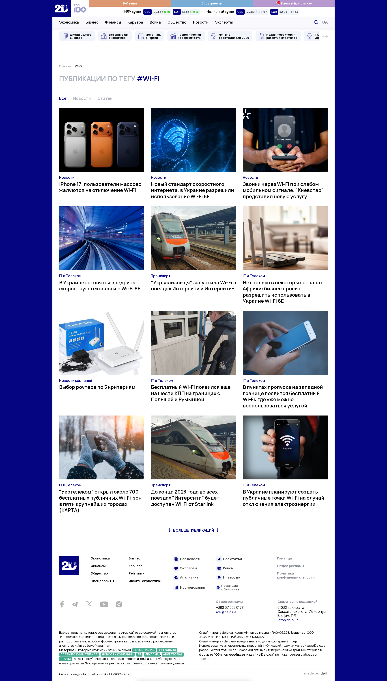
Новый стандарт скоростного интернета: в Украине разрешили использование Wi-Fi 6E (192, 190)
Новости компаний (75, 380)
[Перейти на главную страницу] (61, 8)
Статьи (104, 98)
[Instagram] (118, 604)
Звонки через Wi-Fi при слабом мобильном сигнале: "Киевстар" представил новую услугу (283, 190)
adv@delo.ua (226, 612)
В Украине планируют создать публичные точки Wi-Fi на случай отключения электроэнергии (283, 497)
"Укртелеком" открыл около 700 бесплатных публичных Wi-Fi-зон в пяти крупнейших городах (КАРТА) (100, 501)
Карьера (135, 22)
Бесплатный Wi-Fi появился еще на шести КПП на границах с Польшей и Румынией (190, 393)
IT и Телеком (70, 275)
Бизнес (92, 22)
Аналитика (189, 577)
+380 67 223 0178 (230, 608)
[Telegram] (75, 604)
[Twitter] (89, 604)
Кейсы (228, 568)
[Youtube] (104, 604)
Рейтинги (130, 3)
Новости (200, 22)
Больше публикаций (193, 530)
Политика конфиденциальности (296, 575)
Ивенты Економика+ (293, 3)
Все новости (190, 559)
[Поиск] (316, 22)
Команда (284, 558)
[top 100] (80, 8)
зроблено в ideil (316, 673)
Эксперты (224, 22)
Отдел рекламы (290, 566)
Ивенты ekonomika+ (145, 581)
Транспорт (161, 275)
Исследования (192, 588)
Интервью (231, 577)
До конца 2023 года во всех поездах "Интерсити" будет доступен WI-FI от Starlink (185, 497)
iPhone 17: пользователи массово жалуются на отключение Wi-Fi (100, 187)
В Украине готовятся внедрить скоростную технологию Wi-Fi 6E (99, 285)
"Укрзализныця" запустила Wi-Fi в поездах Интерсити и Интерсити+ (193, 285)
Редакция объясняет (230, 587)
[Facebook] (62, 604)
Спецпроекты (212, 3)
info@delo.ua (287, 620)
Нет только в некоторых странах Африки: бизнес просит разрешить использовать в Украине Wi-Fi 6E (283, 292)
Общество (177, 22)
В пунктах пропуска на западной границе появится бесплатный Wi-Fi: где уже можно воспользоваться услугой (283, 396)
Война (155, 22)
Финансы (113, 22)
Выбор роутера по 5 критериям (97, 387)
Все (63, 98)
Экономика (69, 22)
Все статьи (232, 559)
